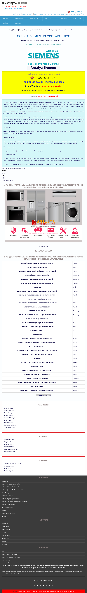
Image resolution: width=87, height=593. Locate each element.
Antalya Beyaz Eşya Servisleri (11, 484)
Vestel (75, 386)
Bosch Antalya (38, 14)
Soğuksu (4, 178)
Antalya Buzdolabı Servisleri (11, 557)
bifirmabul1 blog (8, 180)
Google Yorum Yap (28, 40)
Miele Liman (37, 287)
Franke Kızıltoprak (37, 331)
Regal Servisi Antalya (37, 347)
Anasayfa (6, 18)
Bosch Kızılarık (37, 367)
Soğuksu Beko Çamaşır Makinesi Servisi (37, 355)
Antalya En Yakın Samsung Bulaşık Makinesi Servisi (37, 315)
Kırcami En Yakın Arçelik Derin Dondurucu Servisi (37, 271)
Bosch (75, 267)
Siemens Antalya (48, 14)
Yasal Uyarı (77, 18)
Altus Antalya (8, 408)
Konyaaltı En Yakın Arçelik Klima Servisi (37, 339)
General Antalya (9, 418)
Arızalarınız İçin (9, 439)
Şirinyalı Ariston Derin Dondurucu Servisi (37, 283)
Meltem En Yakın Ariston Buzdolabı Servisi (37, 363)
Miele (74, 287)
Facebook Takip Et (44, 40)
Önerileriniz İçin (9, 447)
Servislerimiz (62, 18)
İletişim (5, 23)
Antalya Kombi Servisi (8, 504)
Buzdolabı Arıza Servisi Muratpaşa (37, 299)
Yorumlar (17, 23)
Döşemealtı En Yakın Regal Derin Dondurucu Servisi (37, 351)
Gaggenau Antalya (27, 14)
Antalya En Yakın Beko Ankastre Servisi (37, 371)
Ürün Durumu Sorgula (11, 449)
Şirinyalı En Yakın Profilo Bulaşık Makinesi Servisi (37, 382)
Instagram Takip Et (59, 40)
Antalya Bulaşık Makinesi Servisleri (13, 487)
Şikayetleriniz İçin (9, 452)
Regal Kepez (37, 359)
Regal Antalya (8, 422)
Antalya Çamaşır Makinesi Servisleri (13, 490)
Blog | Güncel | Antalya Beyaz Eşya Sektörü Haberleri (26, 30)
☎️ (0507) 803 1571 (43, 78)
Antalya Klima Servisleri (9, 554)
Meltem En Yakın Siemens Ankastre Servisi (37, 279)
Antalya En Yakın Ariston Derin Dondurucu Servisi (37, 303)
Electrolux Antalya (7, 507)
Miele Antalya (17, 14)
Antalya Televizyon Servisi (12, 464)
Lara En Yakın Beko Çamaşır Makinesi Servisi (37, 323)
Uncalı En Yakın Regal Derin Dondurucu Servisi (37, 295)
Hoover (75, 335)
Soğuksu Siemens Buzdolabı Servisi (13, 168)
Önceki (41, 246)
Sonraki (45, 246)
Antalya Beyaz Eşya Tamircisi (37, 319)
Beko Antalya (8, 413)
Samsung (76, 311)
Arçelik (75, 271)
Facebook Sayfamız (78, 14)
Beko (74, 323)
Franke (75, 331)
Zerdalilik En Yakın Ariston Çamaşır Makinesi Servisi (37, 291)
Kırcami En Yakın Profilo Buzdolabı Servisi (37, 263)
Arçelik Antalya (9, 410)
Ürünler (48, 18)
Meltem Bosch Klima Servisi (37, 267)
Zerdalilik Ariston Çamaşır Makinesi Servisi (37, 327)
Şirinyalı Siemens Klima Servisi (37, 379)
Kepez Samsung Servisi (37, 311)
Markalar (4, 510)
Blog (3, 551)
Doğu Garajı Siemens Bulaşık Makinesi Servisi (37, 390)
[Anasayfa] (14, 6)
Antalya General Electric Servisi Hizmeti (14, 502)
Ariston (75, 283)
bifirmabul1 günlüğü (51, 30)
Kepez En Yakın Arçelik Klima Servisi (37, 374)
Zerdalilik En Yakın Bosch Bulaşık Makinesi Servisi (37, 343)
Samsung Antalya (59, 14)
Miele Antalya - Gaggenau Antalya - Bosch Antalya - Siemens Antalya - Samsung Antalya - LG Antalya (46, 591)
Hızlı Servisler (6, 560)
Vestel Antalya (37, 386)
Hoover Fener (37, 335)
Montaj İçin (7, 468)
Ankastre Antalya (7, 496)
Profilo (75, 263)
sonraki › (48, 395)
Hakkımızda (19, 18)
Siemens (50, 67)
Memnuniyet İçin (9, 444)
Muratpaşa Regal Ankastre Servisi (37, 307)
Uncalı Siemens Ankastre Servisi (37, 275)
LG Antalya (68, 14)
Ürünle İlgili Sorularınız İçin (12, 471)
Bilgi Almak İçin (9, 442)
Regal (75, 295)
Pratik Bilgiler (34, 18)
